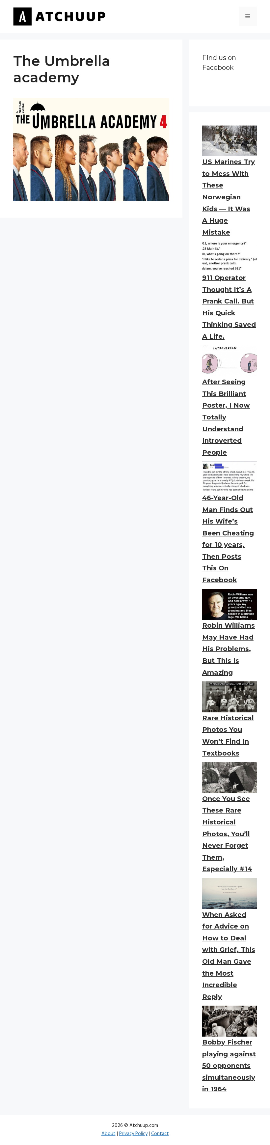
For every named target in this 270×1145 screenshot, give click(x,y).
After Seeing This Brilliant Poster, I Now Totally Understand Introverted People (226, 417)
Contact (160, 1134)
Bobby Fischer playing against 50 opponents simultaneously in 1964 (229, 1065)
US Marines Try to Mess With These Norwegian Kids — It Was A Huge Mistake (228, 197)
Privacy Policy (133, 1134)
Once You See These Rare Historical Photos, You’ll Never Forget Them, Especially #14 (227, 834)
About (108, 1134)
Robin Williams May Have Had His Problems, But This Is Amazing (228, 648)
